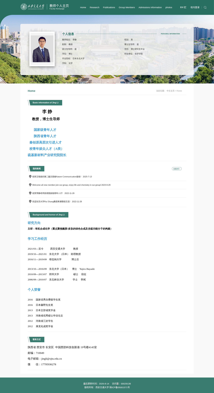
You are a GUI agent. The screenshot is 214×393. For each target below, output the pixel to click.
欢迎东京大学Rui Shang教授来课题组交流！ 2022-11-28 (57, 202)
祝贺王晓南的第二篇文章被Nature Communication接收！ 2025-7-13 (62, 177)
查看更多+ (176, 169)
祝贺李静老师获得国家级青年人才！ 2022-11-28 (53, 193)
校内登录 (195, 7)
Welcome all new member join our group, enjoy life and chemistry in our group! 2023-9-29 (71, 185)
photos (168, 7)
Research (94, 7)
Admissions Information (150, 7)
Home (83, 7)
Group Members (127, 7)
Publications (109, 7)
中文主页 (170, 91)
